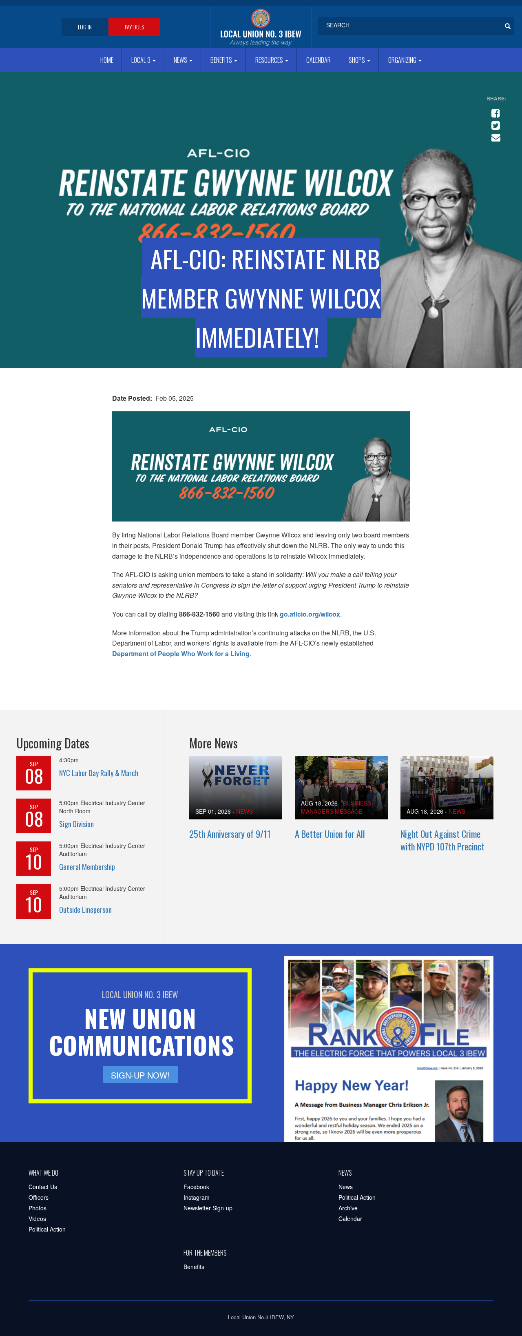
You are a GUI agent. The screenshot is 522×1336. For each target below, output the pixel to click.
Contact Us (43, 1187)
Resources (269, 60)
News (181, 60)
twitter (494, 122)
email (494, 134)
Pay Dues (134, 26)
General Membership (87, 866)
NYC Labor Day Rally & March (98, 773)
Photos (37, 1208)
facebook (494, 110)
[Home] (261, 27)
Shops (357, 60)
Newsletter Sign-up (208, 1208)
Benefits (221, 60)
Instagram (197, 1197)
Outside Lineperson (85, 909)
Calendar (318, 60)
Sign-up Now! (140, 1075)
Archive (348, 1208)
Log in (85, 26)
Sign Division (76, 824)
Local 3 (141, 60)
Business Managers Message (336, 807)
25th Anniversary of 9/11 (230, 833)
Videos (37, 1218)
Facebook (196, 1187)
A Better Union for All (330, 833)
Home (106, 60)
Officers (39, 1197)
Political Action (47, 1229)
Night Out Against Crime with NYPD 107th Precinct (442, 840)
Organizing (403, 60)
